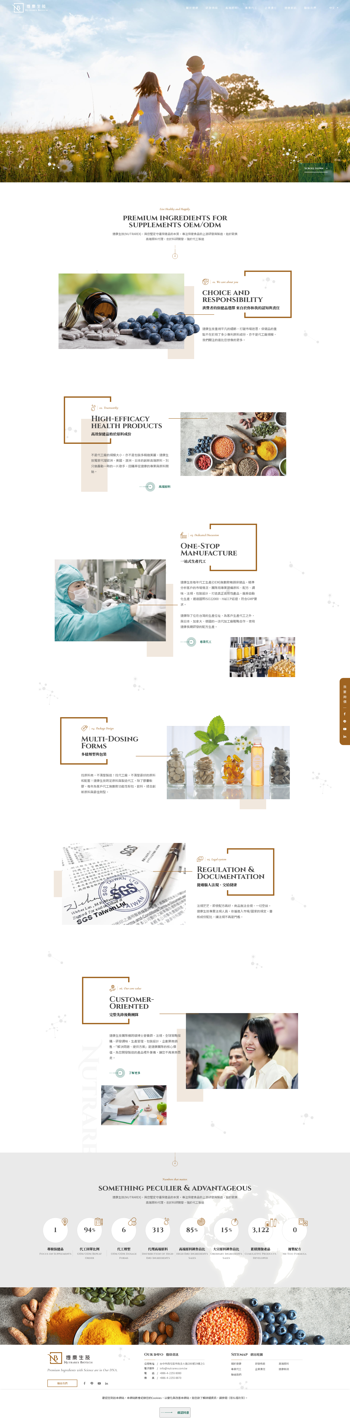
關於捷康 (192, 8)
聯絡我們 (310, 8)
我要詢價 (344, 695)
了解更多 (134, 1073)
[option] (175, 91)
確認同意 (183, 1413)
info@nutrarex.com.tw (173, 1368)
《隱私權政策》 (236, 1398)
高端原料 (231, 8)
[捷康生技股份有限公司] (30, 8)
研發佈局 (212, 8)
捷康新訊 (290, 8)
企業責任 (271, 8)
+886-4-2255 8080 (170, 1373)
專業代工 (251, 8)
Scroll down (313, 168)
